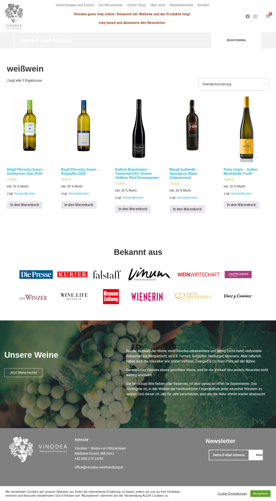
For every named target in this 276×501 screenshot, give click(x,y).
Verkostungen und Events (75, 5)
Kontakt (203, 5)
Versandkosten (24, 193)
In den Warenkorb (24, 205)
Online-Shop (136, 5)
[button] (23, 372)
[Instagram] (255, 16)
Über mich (157, 5)
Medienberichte (181, 5)
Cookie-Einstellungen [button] (232, 494)
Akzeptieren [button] (260, 493)
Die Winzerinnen (110, 5)
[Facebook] (248, 16)
